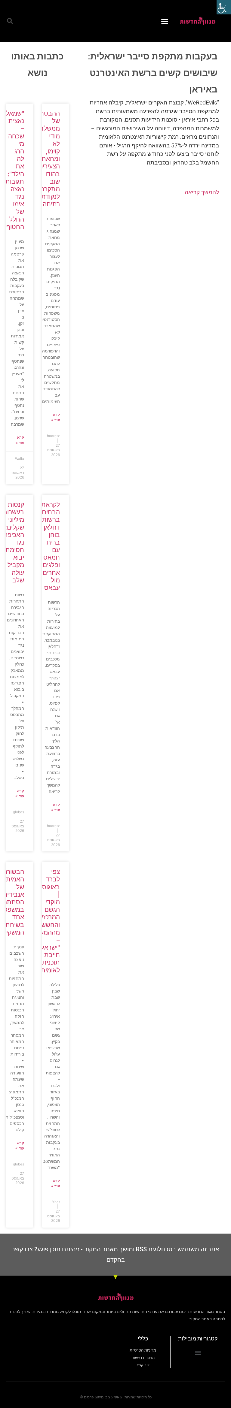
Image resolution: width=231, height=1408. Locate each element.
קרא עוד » (55, 417)
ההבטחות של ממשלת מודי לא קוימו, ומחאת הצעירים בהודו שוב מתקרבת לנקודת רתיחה (47, 159)
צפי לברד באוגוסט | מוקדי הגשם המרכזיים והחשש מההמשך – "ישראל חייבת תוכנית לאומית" (48, 921)
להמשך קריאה (202, 192)
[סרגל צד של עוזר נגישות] (224, 7)
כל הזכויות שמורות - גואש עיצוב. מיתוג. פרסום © (116, 1397)
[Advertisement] (150, 249)
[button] (165, 21)
